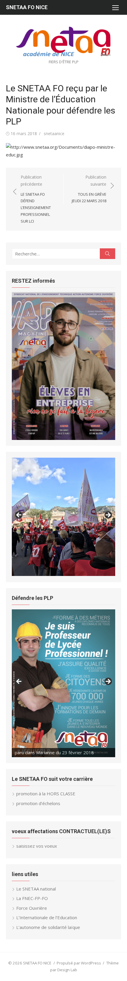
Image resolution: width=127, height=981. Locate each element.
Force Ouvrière (31, 908)
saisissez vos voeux (36, 846)
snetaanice (54, 133)
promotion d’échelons (38, 803)
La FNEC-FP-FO (32, 898)
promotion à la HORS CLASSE (45, 794)
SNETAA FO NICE (27, 7)
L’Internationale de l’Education (46, 917)
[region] (63, 366)
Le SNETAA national (36, 889)
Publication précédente (36, 199)
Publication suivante (89, 189)
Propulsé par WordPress (79, 963)
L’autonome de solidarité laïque (48, 927)
